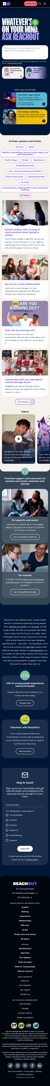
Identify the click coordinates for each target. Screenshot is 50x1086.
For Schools (24, 897)
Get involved (25, 751)
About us (25, 981)
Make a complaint (25, 1017)
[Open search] (39, 3)
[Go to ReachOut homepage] (6, 3)
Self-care (25, 925)
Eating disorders (36, 176)
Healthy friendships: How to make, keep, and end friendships (25, 153)
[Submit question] (45, 56)
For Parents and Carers (23, 893)
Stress (25, 160)
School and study (14, 176)
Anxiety (20, 147)
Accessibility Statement (25, 1075)
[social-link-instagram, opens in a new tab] (18, 1066)
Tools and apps (25, 962)
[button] (18, 439)
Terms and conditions (15, 1072)
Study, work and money (25, 934)
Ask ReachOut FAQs (15, 63)
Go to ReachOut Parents (25, 537)
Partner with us (25, 1013)
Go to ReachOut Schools (25, 592)
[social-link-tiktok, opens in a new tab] (10, 1066)
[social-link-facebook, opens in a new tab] (32, 1066)
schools (35, 627)
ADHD (31, 147)
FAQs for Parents (25, 971)
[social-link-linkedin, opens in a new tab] (40, 1066)
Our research (25, 985)
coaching (17, 527)
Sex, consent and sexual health (25, 171)
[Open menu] (44, 3)
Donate (25, 1008)
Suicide (25, 182)
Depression (39, 160)
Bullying (25, 912)
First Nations (25, 957)
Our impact (25, 990)
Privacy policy (31, 859)
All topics (25, 195)
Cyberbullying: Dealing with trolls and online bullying (25, 188)
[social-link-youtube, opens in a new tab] (25, 1066)
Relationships (25, 921)
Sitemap (38, 1072)
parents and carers (18, 627)
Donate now (25, 703)
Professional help (25, 165)
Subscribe (25, 849)
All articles (23, 402)
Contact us (25, 994)
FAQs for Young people (25, 967)
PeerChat (30, 647)
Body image (11, 160)
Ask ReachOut (36, 650)
